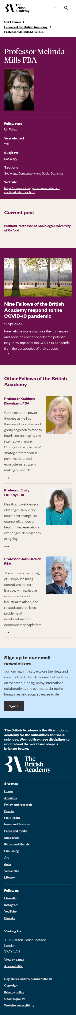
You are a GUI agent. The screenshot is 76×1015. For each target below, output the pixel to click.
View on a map (14, 959)
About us (10, 798)
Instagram (11, 905)
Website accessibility (19, 1005)
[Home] (17, 8)
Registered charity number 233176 (28, 979)
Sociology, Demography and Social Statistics (34, 173)
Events (9, 811)
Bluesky (9, 918)
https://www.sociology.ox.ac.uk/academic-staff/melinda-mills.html (32, 190)
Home (8, 791)
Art (6, 857)
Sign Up (14, 706)
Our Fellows (12, 22)
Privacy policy (14, 992)
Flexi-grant (12, 817)
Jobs (7, 864)
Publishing (11, 851)
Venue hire (11, 871)
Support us (11, 837)
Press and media (15, 831)
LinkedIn (10, 898)
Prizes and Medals (17, 844)
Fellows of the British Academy (26, 27)
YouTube (10, 911)
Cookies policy (14, 999)
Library (9, 877)
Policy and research (18, 804)
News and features (17, 824)
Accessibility (13, 966)
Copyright (11, 985)
